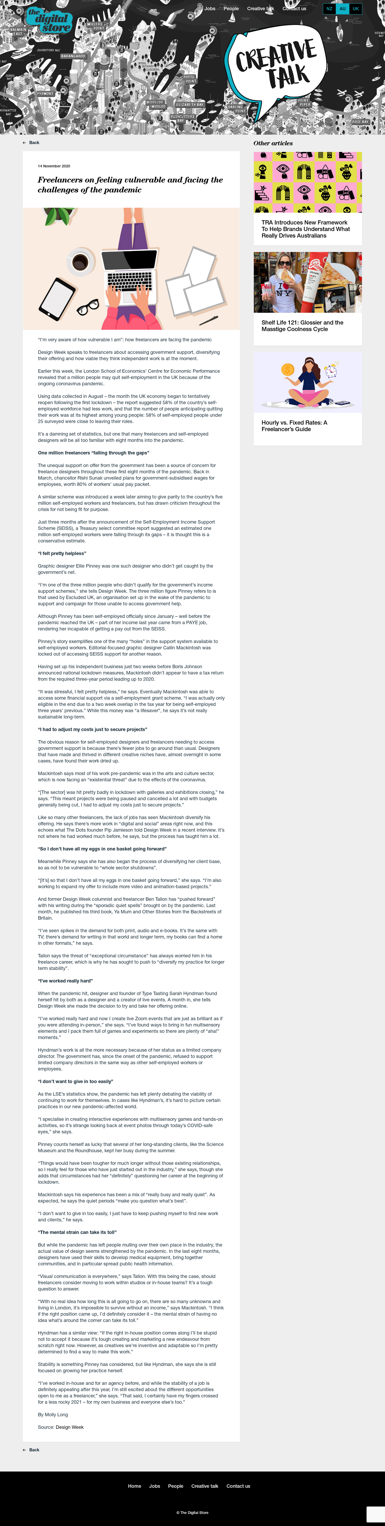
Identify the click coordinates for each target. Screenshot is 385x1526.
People (231, 8)
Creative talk (260, 8)
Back (33, 142)
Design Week (70, 1427)
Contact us (294, 8)
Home (134, 1486)
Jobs (210, 8)
